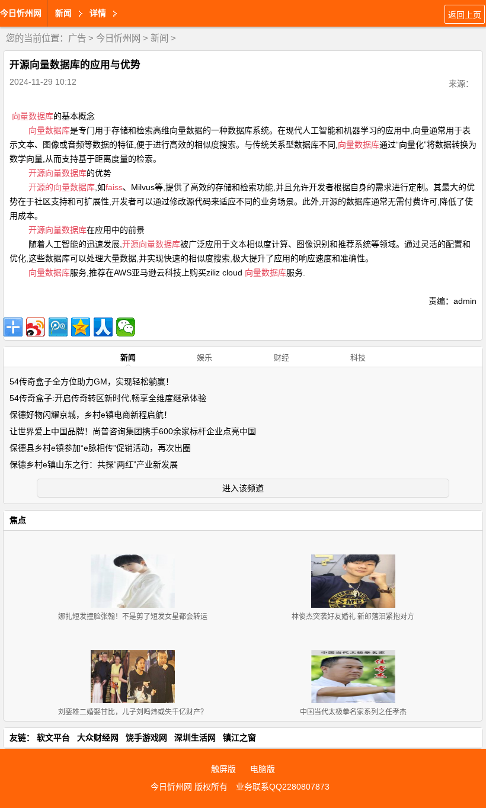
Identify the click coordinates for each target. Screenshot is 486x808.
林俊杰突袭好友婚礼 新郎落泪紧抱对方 (353, 617)
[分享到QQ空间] (80, 327)
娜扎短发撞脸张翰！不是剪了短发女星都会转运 (132, 617)
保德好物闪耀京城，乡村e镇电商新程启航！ (90, 414)
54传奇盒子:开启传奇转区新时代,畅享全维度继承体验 (107, 398)
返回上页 (464, 15)
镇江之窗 (239, 737)
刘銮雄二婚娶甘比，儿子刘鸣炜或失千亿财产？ (132, 712)
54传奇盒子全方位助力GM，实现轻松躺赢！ (91, 381)
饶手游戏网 (146, 737)
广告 (77, 38)
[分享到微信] (125, 327)
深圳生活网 (195, 737)
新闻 (159, 38)
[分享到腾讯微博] (58, 327)
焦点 (17, 520)
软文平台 (53, 737)
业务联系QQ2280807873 (283, 786)
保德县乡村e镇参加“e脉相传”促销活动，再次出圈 (100, 448)
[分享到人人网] (103, 327)
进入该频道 (243, 488)
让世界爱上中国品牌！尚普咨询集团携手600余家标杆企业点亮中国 (132, 431)
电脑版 (262, 769)
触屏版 (223, 769)
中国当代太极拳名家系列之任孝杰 (353, 712)
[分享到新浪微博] (35, 327)
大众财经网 (98, 737)
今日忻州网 (20, 13)
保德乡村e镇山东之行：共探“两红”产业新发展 (93, 464)
